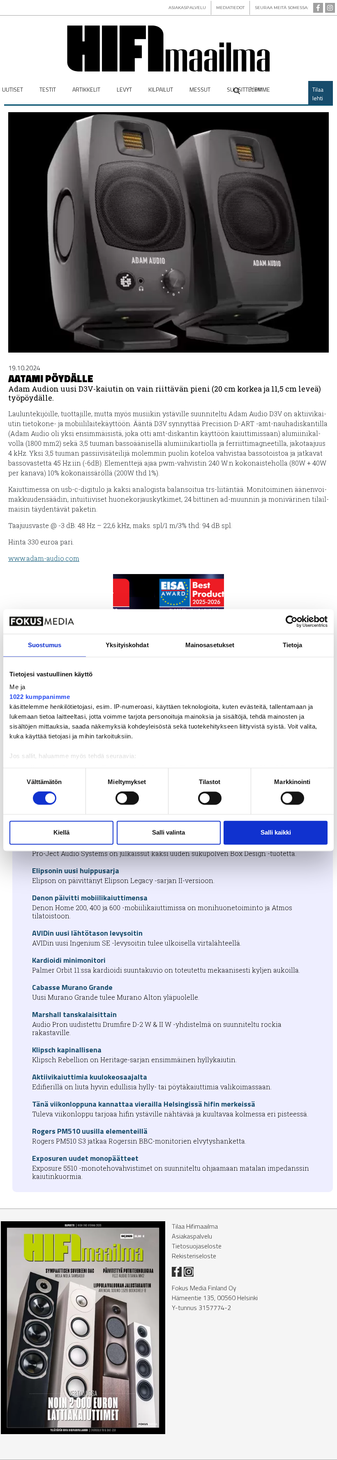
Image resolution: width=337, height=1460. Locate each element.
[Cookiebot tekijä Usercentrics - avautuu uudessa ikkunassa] (292, 621)
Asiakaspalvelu (192, 1236)
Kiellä (61, 832)
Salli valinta (168, 832)
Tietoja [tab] (292, 644)
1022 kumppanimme (39, 696)
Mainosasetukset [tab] (210, 644)
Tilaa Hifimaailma (195, 1226)
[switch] (127, 798)
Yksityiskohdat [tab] (127, 644)
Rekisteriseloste (194, 1255)
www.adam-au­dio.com (43, 558)
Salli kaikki (276, 832)
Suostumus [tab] (44, 644)
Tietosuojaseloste (197, 1246)
